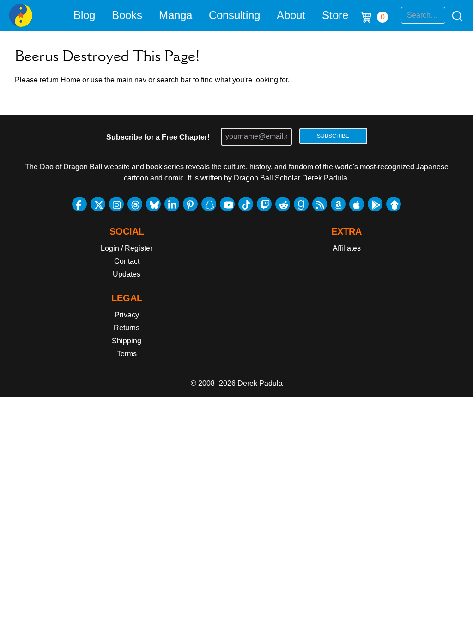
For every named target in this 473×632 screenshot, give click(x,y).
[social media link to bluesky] (153, 204)
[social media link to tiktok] (245, 204)
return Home (60, 80)
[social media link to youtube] (227, 204)
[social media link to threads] (134, 204)
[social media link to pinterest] (190, 204)
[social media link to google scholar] (393, 204)
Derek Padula (260, 383)
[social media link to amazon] (338, 204)
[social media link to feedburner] (319, 204)
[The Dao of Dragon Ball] (20, 15)
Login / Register (126, 248)
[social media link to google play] (375, 204)
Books (127, 15)
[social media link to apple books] (356, 204)
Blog (84, 15)
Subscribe (333, 136)
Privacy (127, 315)
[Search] (454, 15)
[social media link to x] (98, 204)
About (291, 15)
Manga (175, 15)
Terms (127, 354)
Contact (126, 261)
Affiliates (347, 248)
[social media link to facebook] (79, 204)
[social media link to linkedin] (171, 204)
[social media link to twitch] (264, 204)
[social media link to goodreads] (301, 204)
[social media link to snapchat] (208, 204)
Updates (126, 274)
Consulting (234, 15)
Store (335, 15)
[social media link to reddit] (282, 204)
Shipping (126, 341)
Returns (126, 328)
